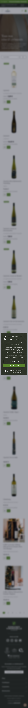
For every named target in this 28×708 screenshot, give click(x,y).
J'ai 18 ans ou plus (14, 365)
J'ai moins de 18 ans (14, 361)
